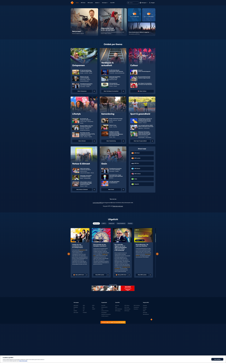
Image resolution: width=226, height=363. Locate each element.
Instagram (145, 307)
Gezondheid (148, 137)
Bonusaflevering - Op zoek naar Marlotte (142, 245)
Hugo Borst (140, 128)
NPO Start (83, 2)
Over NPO (112, 2)
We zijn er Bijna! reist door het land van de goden (86, 126)
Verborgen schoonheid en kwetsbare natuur (85, 176)
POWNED (85, 312)
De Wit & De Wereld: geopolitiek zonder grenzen (116, 71)
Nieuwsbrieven (146, 314)
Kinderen (111, 177)
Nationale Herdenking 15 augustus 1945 (114, 77)
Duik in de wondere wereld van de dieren (85, 169)
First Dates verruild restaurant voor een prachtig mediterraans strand (87, 134)
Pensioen (82, 128)
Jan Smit (86, 73)
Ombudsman (136, 307)
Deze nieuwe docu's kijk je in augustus (139, 32)
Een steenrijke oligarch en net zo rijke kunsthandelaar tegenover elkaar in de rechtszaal (121, 247)
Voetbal (140, 122)
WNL (93, 307)
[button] (157, 254)
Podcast (145, 122)
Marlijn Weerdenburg (84, 130)
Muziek (90, 73)
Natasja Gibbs (87, 178)
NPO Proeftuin (137, 305)
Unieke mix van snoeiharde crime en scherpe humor (77, 246)
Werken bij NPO (104, 307)
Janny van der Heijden (85, 172)
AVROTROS (76, 305)
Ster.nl (116, 284)
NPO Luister (90, 2)
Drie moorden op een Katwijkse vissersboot (99, 245)
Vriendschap (90, 121)
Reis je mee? (76, 31)
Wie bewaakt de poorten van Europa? (114, 84)
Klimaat (82, 186)
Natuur (81, 178)
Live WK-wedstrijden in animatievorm (114, 182)
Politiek (111, 86)
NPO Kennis (126, 310)
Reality (88, 86)
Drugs (110, 136)
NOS (84, 307)
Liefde (81, 136)
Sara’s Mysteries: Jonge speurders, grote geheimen (116, 176)
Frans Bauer (82, 86)
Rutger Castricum (113, 120)
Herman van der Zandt (143, 135)
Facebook (145, 305)
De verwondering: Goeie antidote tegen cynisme (144, 77)
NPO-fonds (126, 307)
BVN (116, 307)
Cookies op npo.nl (104, 316)
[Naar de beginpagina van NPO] (72, 2)
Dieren (92, 172)
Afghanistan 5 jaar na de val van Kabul (108, 29)
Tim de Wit (111, 73)
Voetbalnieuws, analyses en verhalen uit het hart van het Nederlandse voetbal (145, 120)
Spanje (81, 73)
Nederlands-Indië (113, 79)
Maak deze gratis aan (117, 206)
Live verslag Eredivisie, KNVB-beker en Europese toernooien (145, 126)
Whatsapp (145, 312)
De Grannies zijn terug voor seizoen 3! (85, 119)
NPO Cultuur (126, 305)
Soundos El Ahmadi (84, 81)
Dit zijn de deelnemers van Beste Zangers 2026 (86, 71)
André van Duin (83, 171)
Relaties (86, 136)
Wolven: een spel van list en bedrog (84, 77)
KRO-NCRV (76, 312)
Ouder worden (83, 121)
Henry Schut (146, 128)
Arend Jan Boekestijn (119, 73)
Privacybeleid (103, 312)
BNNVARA (76, 307)
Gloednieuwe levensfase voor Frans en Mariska (86, 84)
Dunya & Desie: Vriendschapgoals (144, 71)
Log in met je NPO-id (98, 202)
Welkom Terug (112, 125)
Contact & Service (104, 310)
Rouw (114, 136)
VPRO (93, 305)
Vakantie (87, 128)
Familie (88, 79)
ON (83, 310)
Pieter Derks (83, 79)
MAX (84, 305)
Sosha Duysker (141, 137)
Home (77, 2)
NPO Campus (117, 310)
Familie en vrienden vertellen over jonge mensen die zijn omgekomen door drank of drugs (116, 133)
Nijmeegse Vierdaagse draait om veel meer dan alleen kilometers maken (144, 133)
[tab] (96, 223)
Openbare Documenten (106, 314)
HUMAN (75, 310)
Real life (111, 121)
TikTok (144, 310)
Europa (115, 86)
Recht (86, 186)
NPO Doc (117, 305)
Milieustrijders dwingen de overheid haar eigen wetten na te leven (86, 183)
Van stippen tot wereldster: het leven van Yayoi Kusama (145, 84)
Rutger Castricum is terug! (115, 118)
